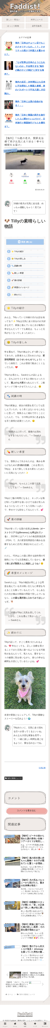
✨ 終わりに (16, 295)
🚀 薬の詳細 (16, 280)
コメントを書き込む (26, 810)
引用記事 (42, 768)
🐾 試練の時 (16, 266)
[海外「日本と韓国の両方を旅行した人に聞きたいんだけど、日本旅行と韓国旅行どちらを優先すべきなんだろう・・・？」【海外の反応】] (8, 118)
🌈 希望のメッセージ (20, 287)
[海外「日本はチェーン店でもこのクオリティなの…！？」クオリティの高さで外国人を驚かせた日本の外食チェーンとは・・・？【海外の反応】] (8, 46)
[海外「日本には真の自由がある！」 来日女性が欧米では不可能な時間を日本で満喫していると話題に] (8, 104)
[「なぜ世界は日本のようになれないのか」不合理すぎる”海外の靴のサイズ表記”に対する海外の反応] (8, 65)
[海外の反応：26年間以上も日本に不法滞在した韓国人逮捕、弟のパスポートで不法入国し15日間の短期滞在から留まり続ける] (8, 85)
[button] (38, 181)
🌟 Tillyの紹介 (17, 251)
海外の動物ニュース (14, 778)
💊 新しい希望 (17, 273)
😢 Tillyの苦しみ (18, 259)
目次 (23, 242)
